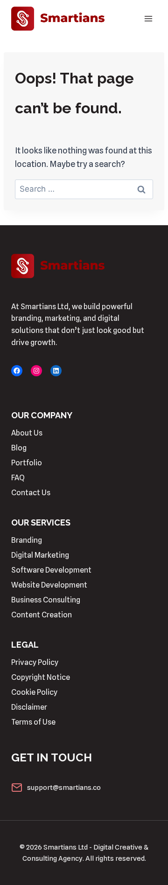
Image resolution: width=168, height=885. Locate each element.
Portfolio (26, 462)
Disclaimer (29, 707)
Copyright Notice (40, 677)
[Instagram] (36, 370)
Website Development (49, 585)
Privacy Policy (34, 662)
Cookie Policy (34, 692)
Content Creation (41, 614)
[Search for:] (84, 189)
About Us (26, 433)
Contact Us (30, 492)
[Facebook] (16, 370)
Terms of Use (33, 722)
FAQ (18, 477)
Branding (26, 540)
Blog (19, 447)
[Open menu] (148, 18)
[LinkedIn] (56, 370)
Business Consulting (45, 599)
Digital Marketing (40, 555)
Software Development (51, 570)
